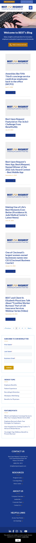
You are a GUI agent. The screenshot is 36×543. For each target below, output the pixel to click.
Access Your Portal (17, 518)
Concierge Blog (17, 480)
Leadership (17, 499)
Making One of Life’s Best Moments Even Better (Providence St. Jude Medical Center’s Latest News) (16, 212)
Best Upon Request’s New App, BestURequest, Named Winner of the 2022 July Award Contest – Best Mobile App (17, 167)
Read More (11, 92)
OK (18, 540)
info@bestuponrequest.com (18, 466)
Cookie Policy (25, 536)
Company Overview (17, 496)
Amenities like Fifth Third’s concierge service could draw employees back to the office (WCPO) (17, 78)
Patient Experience (10, 388)
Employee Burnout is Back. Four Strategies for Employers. (14, 422)
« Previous (7, 328)
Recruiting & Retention (12, 392)
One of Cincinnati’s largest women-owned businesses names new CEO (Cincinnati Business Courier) (17, 257)
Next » (30, 328)
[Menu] (30, 7)
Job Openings (17, 521)
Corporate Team (17, 502)
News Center (17, 483)
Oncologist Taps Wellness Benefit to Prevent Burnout (16, 433)
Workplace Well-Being (11, 396)
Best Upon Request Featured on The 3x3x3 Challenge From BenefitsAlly (16, 123)
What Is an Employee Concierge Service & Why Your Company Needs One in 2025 (18, 417)
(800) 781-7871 (18, 463)
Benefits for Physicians (11, 399)
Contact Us (17, 505)
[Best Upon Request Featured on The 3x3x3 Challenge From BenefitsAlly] (18, 107)
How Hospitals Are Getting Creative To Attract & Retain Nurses (17, 427)
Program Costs (17, 477)
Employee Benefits (10, 385)
